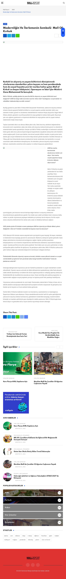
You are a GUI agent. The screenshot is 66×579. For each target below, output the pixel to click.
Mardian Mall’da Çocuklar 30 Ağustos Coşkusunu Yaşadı (35, 464)
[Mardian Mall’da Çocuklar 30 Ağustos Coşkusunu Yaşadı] (7, 464)
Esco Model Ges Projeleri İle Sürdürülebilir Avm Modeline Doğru (49, 335)
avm (11, 536)
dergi (23, 536)
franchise (44, 536)
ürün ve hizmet (46, 540)
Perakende (26, 435)
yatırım (37, 540)
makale (57, 536)
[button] (58, 347)
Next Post (54, 330)
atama (6, 536)
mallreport (7, 540)
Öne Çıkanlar (10, 378)
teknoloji (30, 540)
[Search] (64, 3)
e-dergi (30, 536)
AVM (4, 378)
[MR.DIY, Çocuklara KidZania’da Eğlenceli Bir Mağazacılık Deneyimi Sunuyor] (7, 438)
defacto (17, 536)
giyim (50, 536)
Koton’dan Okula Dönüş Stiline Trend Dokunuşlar (32, 451)
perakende (23, 540)
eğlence (36, 536)
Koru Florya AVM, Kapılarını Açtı (15, 381)
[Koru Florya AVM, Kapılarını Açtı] (7, 426)
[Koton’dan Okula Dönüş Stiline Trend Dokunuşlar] (7, 451)
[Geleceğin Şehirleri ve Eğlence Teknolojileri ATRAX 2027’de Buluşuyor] (7, 477)
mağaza (15, 540)
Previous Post (12, 331)
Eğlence (16, 473)
